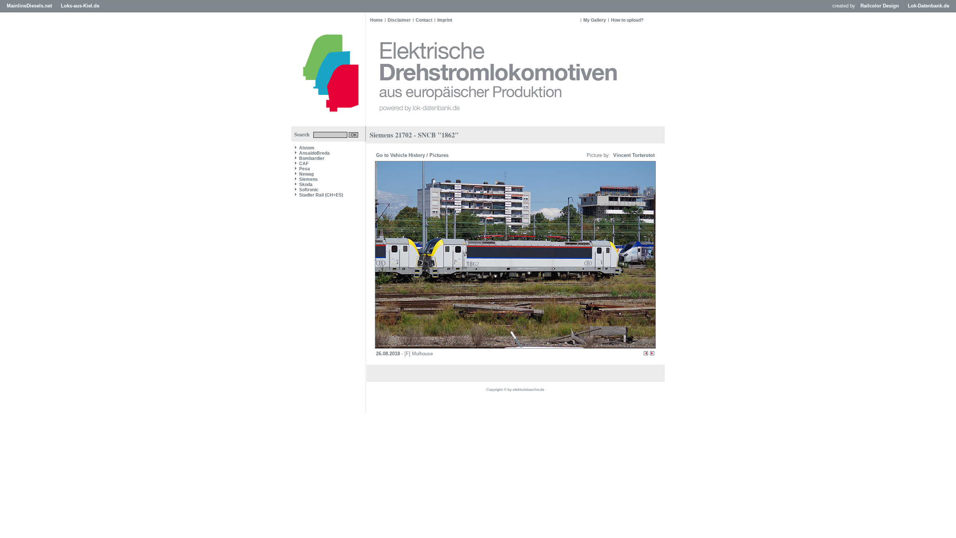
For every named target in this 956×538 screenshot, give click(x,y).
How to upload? (627, 20)
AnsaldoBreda (314, 153)
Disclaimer (399, 20)
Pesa (304, 168)
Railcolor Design (879, 6)
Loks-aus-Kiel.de (80, 6)
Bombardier (312, 158)
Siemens (308, 179)
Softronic (309, 189)
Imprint (444, 20)
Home (376, 20)
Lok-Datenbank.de (928, 6)
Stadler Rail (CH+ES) (321, 195)
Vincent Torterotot (633, 155)
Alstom (306, 148)
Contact (424, 20)
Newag (306, 174)
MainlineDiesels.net (29, 6)
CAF (303, 163)
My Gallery (594, 20)
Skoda (306, 184)
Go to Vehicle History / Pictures (413, 155)
